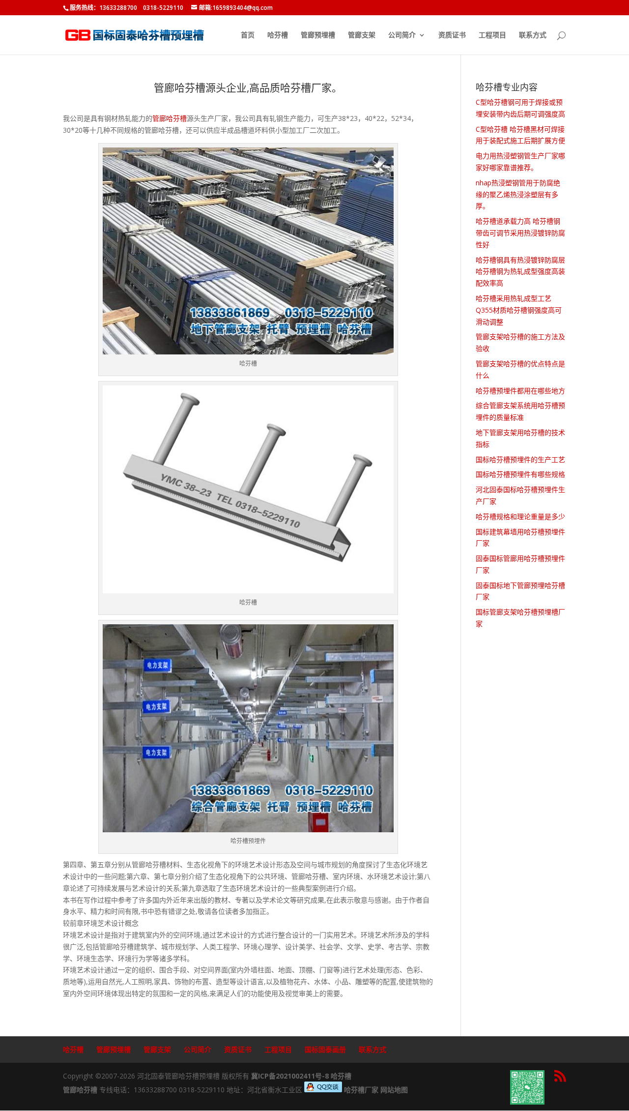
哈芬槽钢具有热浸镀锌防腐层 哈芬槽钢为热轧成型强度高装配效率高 (520, 271)
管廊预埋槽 (318, 35)
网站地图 (394, 1089)
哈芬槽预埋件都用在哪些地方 (520, 390)
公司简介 (402, 35)
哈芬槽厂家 (361, 1089)
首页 (248, 35)
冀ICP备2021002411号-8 (290, 1076)
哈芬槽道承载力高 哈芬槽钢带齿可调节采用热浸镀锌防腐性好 (520, 232)
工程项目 (492, 35)
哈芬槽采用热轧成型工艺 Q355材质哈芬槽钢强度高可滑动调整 (519, 309)
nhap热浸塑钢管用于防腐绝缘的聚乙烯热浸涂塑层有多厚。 (518, 194)
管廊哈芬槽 (169, 118)
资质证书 (452, 35)
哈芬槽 (277, 35)
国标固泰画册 (325, 1049)
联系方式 (532, 35)
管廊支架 (361, 35)
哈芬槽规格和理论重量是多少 (520, 516)
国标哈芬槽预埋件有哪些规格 (520, 474)
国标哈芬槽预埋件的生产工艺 (520, 459)
